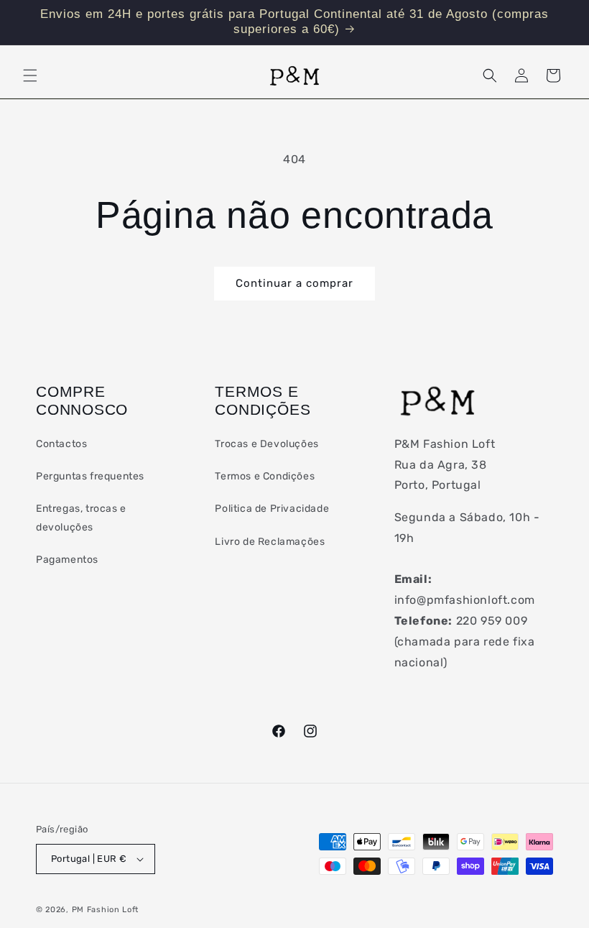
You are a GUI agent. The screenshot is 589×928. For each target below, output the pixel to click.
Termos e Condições (265, 476)
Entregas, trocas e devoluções (81, 517)
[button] (30, 75)
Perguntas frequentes (90, 476)
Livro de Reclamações (270, 542)
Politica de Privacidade (272, 508)
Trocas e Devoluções (266, 444)
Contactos (61, 444)
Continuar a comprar (294, 283)
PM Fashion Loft (105, 909)
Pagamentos (67, 559)
